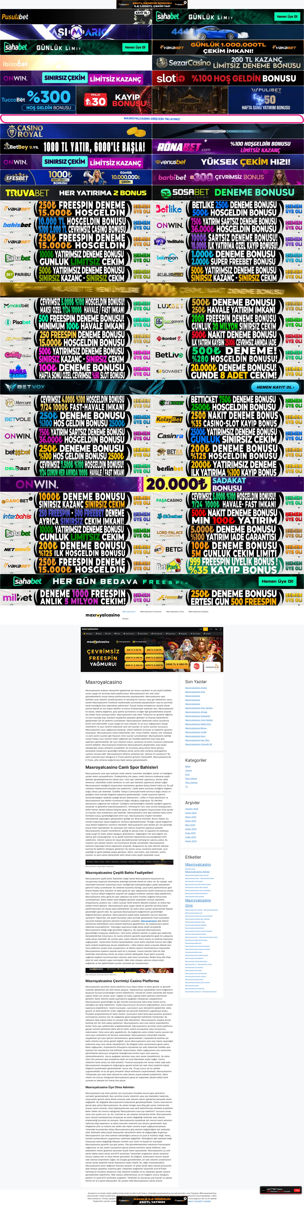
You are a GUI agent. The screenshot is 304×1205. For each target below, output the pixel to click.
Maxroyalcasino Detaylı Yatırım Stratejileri (197, 890)
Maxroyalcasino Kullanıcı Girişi (208, 937)
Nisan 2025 (190, 821)
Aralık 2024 (190, 837)
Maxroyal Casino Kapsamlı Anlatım (195, 934)
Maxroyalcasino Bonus (196, 728)
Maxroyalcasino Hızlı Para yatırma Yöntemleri (198, 931)
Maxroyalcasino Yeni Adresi (193, 970)
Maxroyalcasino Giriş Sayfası (199, 708)
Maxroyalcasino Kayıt (195, 736)
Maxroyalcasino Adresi (196, 688)
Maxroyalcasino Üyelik (196, 732)
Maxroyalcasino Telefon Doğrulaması (196, 961)
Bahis (187, 766)
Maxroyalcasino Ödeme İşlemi (194, 979)
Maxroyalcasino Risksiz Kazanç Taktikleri (197, 949)
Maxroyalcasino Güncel (211, 910)
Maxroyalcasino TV (191, 964)
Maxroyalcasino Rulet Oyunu (193, 952)
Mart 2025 (190, 825)
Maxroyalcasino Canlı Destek (199, 720)
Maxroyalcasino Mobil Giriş (198, 724)
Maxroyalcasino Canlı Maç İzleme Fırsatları (198, 884)
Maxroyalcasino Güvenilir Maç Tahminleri (197, 919)
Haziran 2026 (191, 809)
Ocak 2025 (190, 833)
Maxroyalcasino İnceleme (151, 611)
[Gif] (152, 289)
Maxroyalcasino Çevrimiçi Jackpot (195, 976)
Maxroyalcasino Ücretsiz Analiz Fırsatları (197, 982)
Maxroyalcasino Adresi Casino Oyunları (197, 875)
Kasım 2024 (191, 841)
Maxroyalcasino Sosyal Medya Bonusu (196, 955)
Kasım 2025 (191, 813)
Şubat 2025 (190, 829)
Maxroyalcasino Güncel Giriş (193, 913)
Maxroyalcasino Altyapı (196, 712)
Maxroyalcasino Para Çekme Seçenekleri (197, 946)
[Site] (76, 209)
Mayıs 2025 (190, 817)
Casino (188, 770)
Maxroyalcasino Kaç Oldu (197, 740)
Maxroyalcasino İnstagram (197, 716)
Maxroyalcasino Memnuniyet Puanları (196, 940)
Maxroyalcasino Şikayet (198, 611)
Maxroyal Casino (190, 869)
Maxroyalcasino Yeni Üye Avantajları (196, 973)
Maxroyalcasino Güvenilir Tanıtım (195, 922)
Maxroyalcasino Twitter (205, 964)
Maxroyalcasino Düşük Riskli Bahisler (196, 893)
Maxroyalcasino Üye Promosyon (194, 988)
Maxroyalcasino (128, 611)
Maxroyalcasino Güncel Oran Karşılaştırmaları (199, 916)
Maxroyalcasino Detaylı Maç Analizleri (196, 887)
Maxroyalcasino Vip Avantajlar (194, 967)
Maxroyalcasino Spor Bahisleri (194, 958)
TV (186, 786)
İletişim (125, 619)
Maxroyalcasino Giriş (175, 611)
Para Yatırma (191, 782)
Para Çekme (191, 778)
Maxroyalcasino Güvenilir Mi (198, 744)
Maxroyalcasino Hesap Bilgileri (194, 928)
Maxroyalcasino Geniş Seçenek (194, 896)
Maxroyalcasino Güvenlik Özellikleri (196, 925)
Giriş (187, 774)
